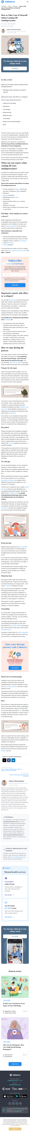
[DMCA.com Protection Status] (23, 1089)
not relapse (7, 319)
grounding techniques (7, 480)
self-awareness (5, 629)
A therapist (4, 508)
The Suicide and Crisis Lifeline (18, 250)
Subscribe (15, 285)
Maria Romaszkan (16, 781)
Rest (4, 124)
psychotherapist (12, 226)
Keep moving (7, 112)
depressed (12, 300)
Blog (9, 6)
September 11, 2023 (10, 1011)
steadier (8, 585)
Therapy (15, 6)
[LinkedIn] (20, 1103)
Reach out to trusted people (11, 121)
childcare (13, 413)
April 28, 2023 (8, 1055)
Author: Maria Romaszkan (14, 29)
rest (20, 710)
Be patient (6, 106)
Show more (15, 1064)
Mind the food (7, 115)
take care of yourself (16, 362)
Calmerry (4, 6)
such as (11, 443)
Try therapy (6, 109)
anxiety (16, 197)
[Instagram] (13, 1103)
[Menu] (28, 2)
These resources (17, 1110)
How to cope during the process (11, 100)
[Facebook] (9, 1103)
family (15, 686)
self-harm (11, 242)
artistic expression (22, 632)
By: (9, 1013)
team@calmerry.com (15, 1084)
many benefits (23, 547)
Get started (15, 68)
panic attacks (22, 241)
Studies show (13, 493)
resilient (3, 750)
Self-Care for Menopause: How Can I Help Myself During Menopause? (13, 1047)
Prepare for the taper (9, 103)
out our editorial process (17, 857)
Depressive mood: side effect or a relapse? (14, 97)
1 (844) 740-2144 (12, 1080)
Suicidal (5, 245)
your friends (8, 686)
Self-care (7, 1000)
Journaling (6, 118)
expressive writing (15, 625)
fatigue (17, 189)
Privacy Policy (21, 1124)
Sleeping (5, 195)
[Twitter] (16, 1103)
